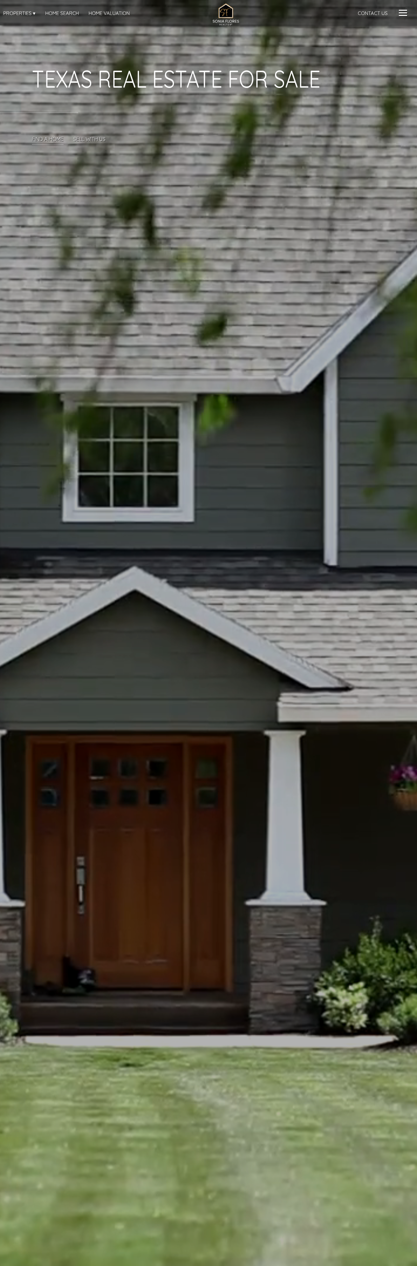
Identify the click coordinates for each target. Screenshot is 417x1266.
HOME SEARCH (62, 13)
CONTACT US (373, 13)
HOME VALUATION (109, 13)
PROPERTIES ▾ (19, 13)
